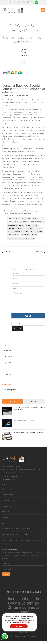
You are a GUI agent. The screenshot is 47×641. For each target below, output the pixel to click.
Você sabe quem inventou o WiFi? (24, 420)
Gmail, (10, 219)
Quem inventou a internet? (11, 534)
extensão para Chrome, (15, 225)
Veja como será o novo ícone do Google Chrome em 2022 (23, 540)
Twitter (10, 2)
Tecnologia (8, 375)
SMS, (19, 228)
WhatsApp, (29, 225)
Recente (34, 401)
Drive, (35, 219)
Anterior (8, 251)
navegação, (19, 231)
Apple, (33, 231)
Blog (23, 2)
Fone (32, 2)
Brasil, (31, 238)
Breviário (5, 489)
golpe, (25, 228)
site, (31, 228)
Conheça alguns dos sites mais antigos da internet (29, 432)
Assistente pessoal (10, 390)
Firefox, (25, 222)
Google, (10, 222)
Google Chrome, (13, 235)
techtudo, (38, 228)
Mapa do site (38, 592)
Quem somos (7, 495)
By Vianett (5, 95)
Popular (13, 401)
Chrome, (18, 222)
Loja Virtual (7, 363)
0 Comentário (23, 95)
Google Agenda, (19, 219)
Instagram (19, 2)
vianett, (34, 235)
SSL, (16, 238)
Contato (5, 517)
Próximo (39, 251)
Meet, (41, 219)
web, (26, 231)
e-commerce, (25, 235)
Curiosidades (8, 356)
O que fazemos (8, 500)
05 (23, 50)
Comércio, (23, 238)
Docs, (28, 219)
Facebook (15, 2)
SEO (5, 369)
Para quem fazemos (10, 506)
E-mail (28, 2)
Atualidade (14, 95)
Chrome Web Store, (37, 222)
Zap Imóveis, (12, 228)
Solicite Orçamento (9, 512)
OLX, (36, 225)
